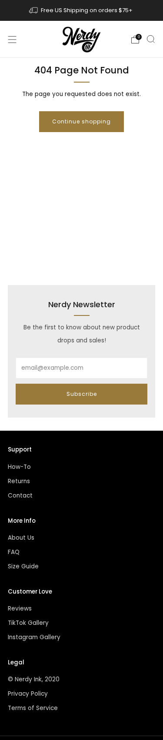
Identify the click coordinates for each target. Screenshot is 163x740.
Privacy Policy (28, 694)
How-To (19, 467)
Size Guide (23, 566)
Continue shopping (81, 121)
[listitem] (82, 10)
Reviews (20, 608)
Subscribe (82, 394)
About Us (21, 538)
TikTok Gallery (28, 623)
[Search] (150, 39)
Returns (19, 481)
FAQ (14, 552)
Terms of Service (33, 708)
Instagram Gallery (34, 637)
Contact (20, 495)
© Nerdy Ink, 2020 (34, 679)
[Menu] (12, 39)
